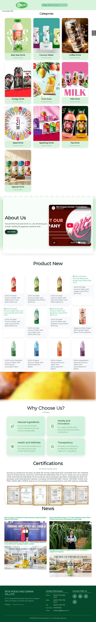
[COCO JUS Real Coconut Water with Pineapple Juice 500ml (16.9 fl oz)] (36, 284)
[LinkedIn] (80, 596)
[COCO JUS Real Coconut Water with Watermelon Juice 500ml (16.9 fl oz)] (13, 284)
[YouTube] (75, 602)
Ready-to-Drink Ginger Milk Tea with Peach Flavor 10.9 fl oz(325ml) (82, 330)
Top (93, 34)
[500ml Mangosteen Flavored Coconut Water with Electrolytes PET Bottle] (82, 348)
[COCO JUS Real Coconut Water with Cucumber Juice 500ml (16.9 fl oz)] (36, 316)
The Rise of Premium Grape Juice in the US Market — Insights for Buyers (69, 551)
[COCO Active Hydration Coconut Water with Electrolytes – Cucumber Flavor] (13, 348)
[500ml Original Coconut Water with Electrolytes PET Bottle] (36, 348)
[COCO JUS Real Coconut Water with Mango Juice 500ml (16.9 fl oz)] (82, 279)
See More (11, 232)
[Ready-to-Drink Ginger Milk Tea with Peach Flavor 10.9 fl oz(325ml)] (82, 316)
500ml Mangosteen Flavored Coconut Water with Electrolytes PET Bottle (81, 365)
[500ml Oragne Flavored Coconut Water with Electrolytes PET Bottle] (59, 348)
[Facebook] (75, 596)
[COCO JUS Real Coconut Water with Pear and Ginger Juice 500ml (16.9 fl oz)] (59, 284)
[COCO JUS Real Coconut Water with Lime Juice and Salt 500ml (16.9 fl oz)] (13, 312)
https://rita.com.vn (18, 604)
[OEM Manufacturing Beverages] (21, 5)
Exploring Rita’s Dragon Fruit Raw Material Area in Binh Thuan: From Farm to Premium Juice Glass (69, 518)
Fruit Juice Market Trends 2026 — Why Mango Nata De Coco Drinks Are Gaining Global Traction (25, 543)
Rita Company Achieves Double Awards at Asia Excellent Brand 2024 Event (25, 518)
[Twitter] (86, 596)
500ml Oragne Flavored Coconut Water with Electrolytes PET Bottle (57, 365)
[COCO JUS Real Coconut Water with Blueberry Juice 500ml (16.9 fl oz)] (59, 312)
